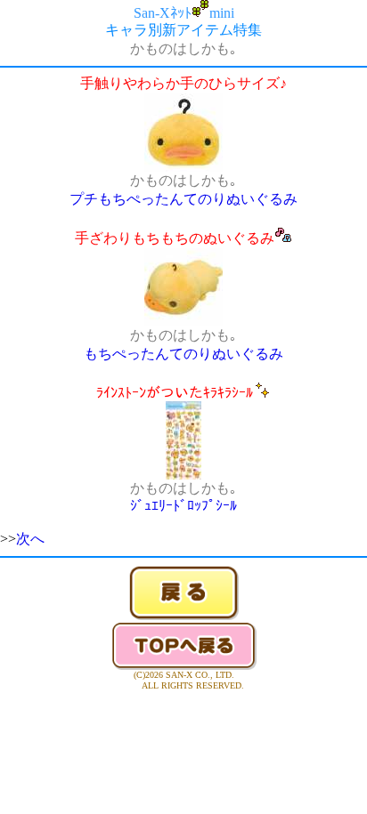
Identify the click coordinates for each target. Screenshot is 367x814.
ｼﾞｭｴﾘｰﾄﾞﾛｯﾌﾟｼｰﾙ (183, 505)
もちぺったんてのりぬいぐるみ (183, 353)
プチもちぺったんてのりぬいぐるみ (183, 198)
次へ (30, 538)
